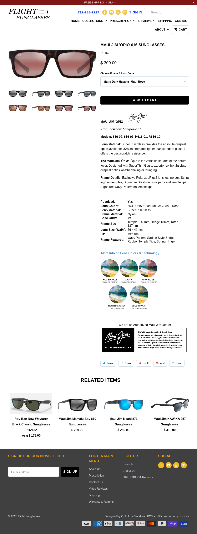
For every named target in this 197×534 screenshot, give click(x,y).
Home (75, 20)
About (160, 29)
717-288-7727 (88, 12)
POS (150, 516)
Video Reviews (98, 488)
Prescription (121, 20)
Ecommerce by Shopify (174, 516)
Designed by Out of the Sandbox (125, 516)
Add (162, 363)
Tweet (110, 363)
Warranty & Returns (101, 501)
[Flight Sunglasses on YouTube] (111, 12)
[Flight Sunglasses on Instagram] (118, 12)
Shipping (165, 20)
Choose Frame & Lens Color (117, 73)
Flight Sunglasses (29, 516)
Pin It (146, 363)
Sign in (135, 12)
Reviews (145, 20)
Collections (93, 20)
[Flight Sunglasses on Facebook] (104, 12)
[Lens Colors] (129, 309)
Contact (182, 20)
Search (128, 464)
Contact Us (96, 482)
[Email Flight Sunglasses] (124, 12)
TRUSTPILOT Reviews (138, 477)
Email (179, 363)
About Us (95, 469)
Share (128, 363)
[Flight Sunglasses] (29, 15)
